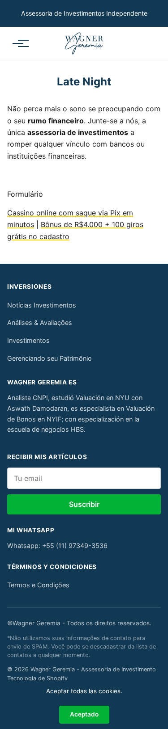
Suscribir (84, 504)
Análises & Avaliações (39, 322)
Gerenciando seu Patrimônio (49, 358)
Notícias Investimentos (41, 305)
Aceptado (84, 714)
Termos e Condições (38, 585)
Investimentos (28, 340)
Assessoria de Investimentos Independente (84, 13)
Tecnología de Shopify (37, 678)
